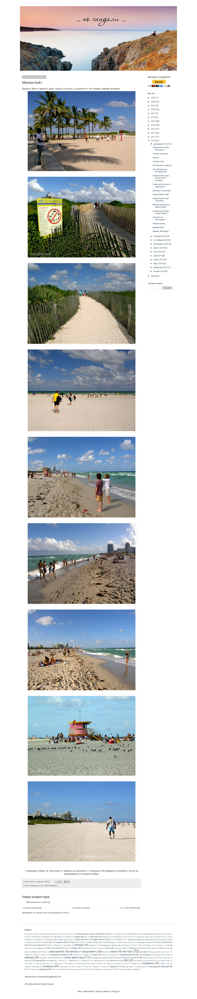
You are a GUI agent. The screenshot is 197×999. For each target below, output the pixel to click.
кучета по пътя (53, 948)
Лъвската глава (120, 948)
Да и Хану (58, 939)
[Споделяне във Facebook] (65, 881)
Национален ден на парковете (162, 185)
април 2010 (158, 259)
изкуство (168, 942)
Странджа (47, 966)
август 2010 (159, 248)
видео (77, 937)
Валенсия (37, 937)
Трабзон (95, 967)
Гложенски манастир (144, 937)
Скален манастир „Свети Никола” (89, 964)
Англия (70, 934)
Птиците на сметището (159, 218)
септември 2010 (161, 244)
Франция (165, 966)
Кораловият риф (161, 194)
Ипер (49, 945)
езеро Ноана (122, 942)
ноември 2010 (160, 236)
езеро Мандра (109, 942)
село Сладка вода (163, 961)
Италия (79, 945)
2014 (153, 125)
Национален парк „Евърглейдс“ (161, 212)
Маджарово (134, 948)
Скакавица (68, 964)
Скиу (125, 964)
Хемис (33, 969)
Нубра (27, 955)
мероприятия (57, 951)
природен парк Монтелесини (50, 958)
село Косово (149, 961)
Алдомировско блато (49, 934)
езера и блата (62, 942)
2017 (153, 113)
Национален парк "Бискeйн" (161, 199)
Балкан (101, 934)
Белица (139, 934)
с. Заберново (72, 961)
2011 (153, 137)
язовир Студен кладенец (129, 969)
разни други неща (74, 957)
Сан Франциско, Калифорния (160, 170)
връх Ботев (117, 937)
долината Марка (135, 939)
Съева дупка (64, 967)
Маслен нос (164, 948)
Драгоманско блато (165, 940)
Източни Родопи (35, 945)
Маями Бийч (158, 227)
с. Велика (60, 961)
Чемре (63, 969)
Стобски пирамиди (32, 967)
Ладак (74, 948)
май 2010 (157, 256)
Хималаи (43, 969)
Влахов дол (105, 937)
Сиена (47, 964)
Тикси (86, 967)
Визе (85, 937)
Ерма (132, 942)
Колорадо (38, 948)
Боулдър (158, 934)
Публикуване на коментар (38, 902)
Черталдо (86, 969)
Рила (136, 957)
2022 (153, 98)
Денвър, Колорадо (162, 190)
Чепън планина (74, 969)
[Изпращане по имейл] (56, 881)
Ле (93, 948)
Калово (117, 945)
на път (40, 885)
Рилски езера (148, 958)
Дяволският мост (33, 942)
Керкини (28, 948)
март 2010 (158, 263)
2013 (153, 129)
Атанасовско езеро (85, 934)
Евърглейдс (48, 942)
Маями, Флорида (161, 231)
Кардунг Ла (149, 945)
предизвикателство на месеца (134, 955)
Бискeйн (148, 934)
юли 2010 (158, 252)
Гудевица (38, 940)
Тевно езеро (76, 967)
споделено (148, 963)
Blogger (115, 991)
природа (29, 957)
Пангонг (76, 955)
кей (168, 945)
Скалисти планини (113, 964)
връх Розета (128, 937)
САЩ (46, 885)
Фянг (26, 969)
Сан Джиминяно (97, 961)
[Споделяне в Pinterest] (68, 881)
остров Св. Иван (39, 955)
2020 (153, 102)
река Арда (94, 958)
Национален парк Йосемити (161, 148)
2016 (153, 117)
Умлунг (131, 967)
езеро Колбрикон (94, 942)
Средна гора (165, 964)
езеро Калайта (79, 942)
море (114, 951)
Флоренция (142, 967)
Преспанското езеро (162, 955)
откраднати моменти (59, 955)
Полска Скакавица (109, 955)
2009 (153, 276)
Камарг (127, 945)
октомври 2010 (160, 240)
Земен (157, 942)
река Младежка (123, 958)
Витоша (94, 937)
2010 (153, 140)
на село (143, 952)
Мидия (105, 952)
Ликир (99, 948)
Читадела (97, 969)
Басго (112, 934)
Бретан (167, 934)
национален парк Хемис (160, 952)
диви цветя (98, 939)
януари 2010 (159, 271)
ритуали (28, 961)
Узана (122, 966)
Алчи (62, 934)
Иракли (57, 945)
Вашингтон (48, 937)
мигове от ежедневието (83, 951)
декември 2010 (160, 144)
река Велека (108, 958)
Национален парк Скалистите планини (161, 178)
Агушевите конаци (32, 934)
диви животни (82, 939)
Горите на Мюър (160, 153)
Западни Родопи (144, 942)
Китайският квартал (162, 165)
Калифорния (105, 945)
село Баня (137, 961)
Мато (26, 952)
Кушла (65, 948)
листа (108, 948)
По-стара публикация (130, 908)
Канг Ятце (137, 945)
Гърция (48, 939)
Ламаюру (85, 948)
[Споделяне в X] (62, 881)
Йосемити (92, 945)
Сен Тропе (28, 964)
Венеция (60, 937)
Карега (160, 945)
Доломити (149, 939)
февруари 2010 (160, 267)
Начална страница (81, 908)
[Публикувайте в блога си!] (59, 881)
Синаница (57, 964)
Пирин (95, 955)
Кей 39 (156, 157)
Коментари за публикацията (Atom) (52, 913)
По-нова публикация (32, 908)
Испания (67, 945)
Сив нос (39, 964)
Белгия (130, 934)
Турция (113, 966)
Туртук (104, 967)
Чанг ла (55, 969)
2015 (153, 121)
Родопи (38, 960)
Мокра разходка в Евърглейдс (161, 205)
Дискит (111, 940)
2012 (153, 133)
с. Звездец (84, 961)
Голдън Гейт (158, 161)
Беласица (120, 934)
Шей (115, 969)
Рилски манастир (163, 958)
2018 (153, 109)
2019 (153, 105)
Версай (68, 937)
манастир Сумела (149, 948)
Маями (34, 885)
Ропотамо (49, 961)
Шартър (107, 969)
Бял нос (27, 937)
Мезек (44, 952)
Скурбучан (135, 964)
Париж (85, 955)
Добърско (120, 940)
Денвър (69, 940)
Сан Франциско (113, 961)
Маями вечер (159, 223)
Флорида (53, 885)
